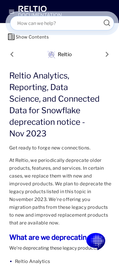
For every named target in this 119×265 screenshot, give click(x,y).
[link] (40, 11)
